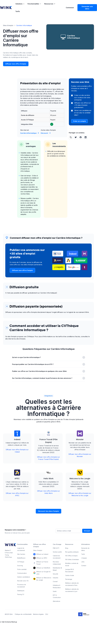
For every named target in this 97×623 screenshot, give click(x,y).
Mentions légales (38, 614)
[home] (6, 7)
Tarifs (17, 11)
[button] (20, 4)
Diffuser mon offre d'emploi (15, 64)
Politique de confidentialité (23, 614)
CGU (46, 614)
